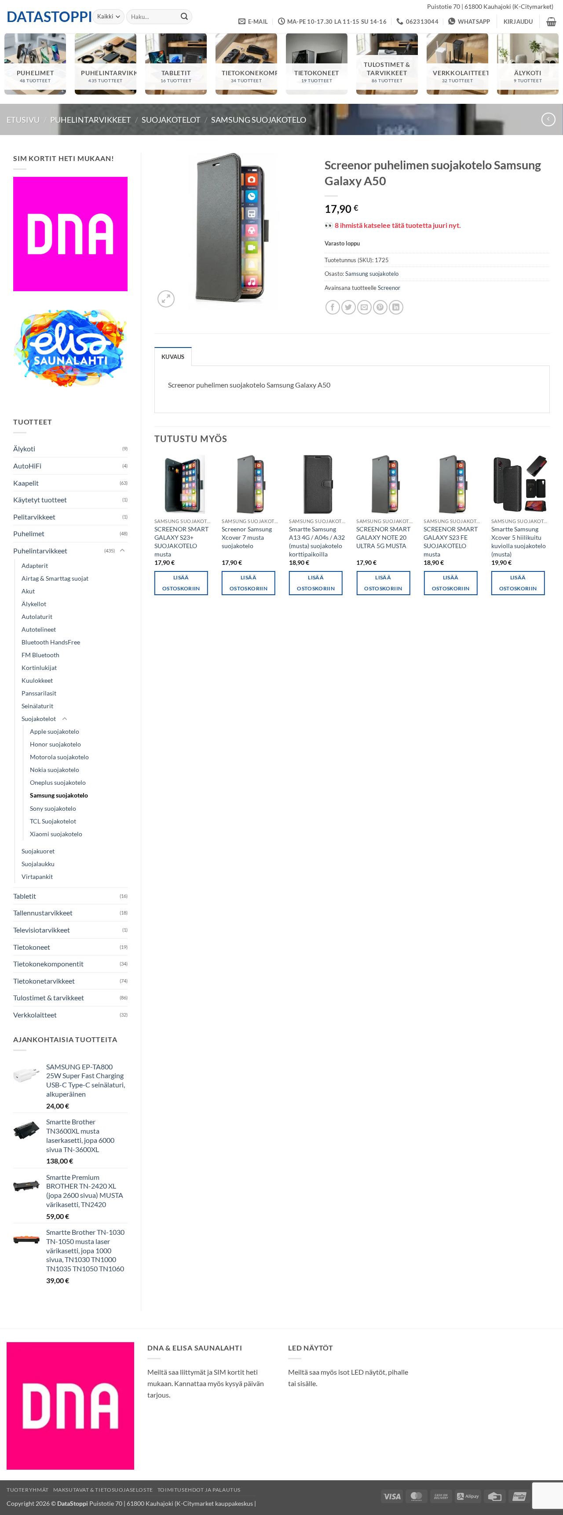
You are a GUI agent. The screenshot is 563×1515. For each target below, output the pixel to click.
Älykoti (24, 448)
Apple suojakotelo (54, 731)
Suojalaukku (38, 863)
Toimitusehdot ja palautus (199, 1489)
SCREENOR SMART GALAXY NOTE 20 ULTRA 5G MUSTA (383, 537)
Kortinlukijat (39, 667)
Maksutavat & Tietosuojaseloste (103, 1489)
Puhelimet (28, 533)
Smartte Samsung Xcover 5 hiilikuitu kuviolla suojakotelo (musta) (518, 541)
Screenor (389, 287)
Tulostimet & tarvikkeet (48, 997)
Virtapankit (37, 876)
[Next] (549, 532)
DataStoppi (43, 17)
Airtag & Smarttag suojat (55, 578)
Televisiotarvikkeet (41, 930)
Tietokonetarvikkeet (44, 981)
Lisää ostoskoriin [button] (181, 583)
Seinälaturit (37, 706)
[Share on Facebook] (332, 307)
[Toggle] (122, 550)
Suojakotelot (171, 119)
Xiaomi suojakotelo (56, 834)
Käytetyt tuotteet (40, 499)
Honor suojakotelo (55, 744)
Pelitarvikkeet (34, 516)
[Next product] (548, 119)
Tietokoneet (31, 947)
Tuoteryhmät (28, 1489)
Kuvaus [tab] (173, 356)
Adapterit (35, 565)
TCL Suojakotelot (53, 821)
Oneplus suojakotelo (58, 782)
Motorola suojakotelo (59, 757)
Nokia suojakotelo (54, 769)
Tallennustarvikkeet (43, 912)
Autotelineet (39, 629)
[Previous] (154, 532)
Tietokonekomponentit (48, 963)
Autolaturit (37, 616)
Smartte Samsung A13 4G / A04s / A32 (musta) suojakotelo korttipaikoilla (317, 541)
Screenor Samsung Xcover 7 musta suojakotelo (247, 537)
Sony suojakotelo (53, 808)
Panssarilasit (39, 693)
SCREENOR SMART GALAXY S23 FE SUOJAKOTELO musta (451, 541)
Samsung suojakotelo (258, 119)
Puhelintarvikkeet (90, 119)
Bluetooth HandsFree (51, 642)
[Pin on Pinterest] (380, 307)
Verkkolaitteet (35, 1014)
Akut (28, 591)
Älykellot (34, 603)
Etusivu (23, 119)
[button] (518, 21)
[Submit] (184, 16)
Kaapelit (26, 483)
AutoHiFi (27, 465)
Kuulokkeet (37, 680)
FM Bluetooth (40, 655)
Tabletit (24, 896)
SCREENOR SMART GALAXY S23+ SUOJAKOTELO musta (181, 541)
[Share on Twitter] (348, 307)
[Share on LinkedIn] (396, 307)
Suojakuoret (38, 851)
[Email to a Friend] (364, 307)
